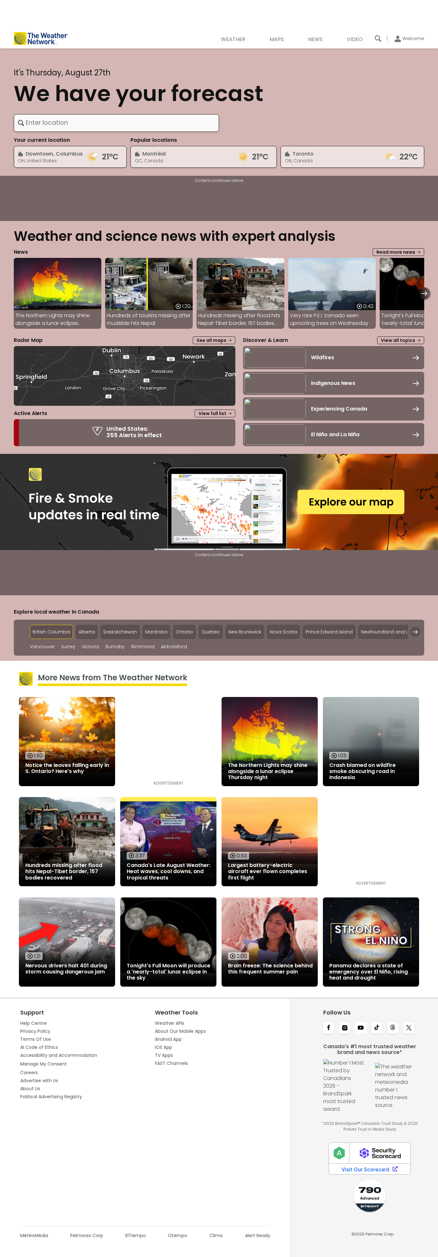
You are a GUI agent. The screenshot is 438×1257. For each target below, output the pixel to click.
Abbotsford (174, 647)
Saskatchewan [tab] (120, 632)
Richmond (143, 647)
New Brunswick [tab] (244, 632)
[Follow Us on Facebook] (329, 1028)
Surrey (68, 647)
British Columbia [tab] (51, 632)
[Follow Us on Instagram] (345, 1028)
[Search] (378, 38)
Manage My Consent (43, 1064)
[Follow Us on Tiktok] (377, 1028)
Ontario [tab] (184, 632)
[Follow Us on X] (409, 1028)
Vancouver (42, 647)
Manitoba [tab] (156, 632)
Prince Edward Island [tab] (329, 632)
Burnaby (115, 647)
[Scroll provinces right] (415, 632)
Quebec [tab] (210, 632)
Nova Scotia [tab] (283, 632)
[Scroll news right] (424, 293)
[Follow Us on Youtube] (361, 1028)
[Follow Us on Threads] (393, 1028)
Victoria (90, 647)
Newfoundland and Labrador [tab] (394, 632)
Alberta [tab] (87, 632)
